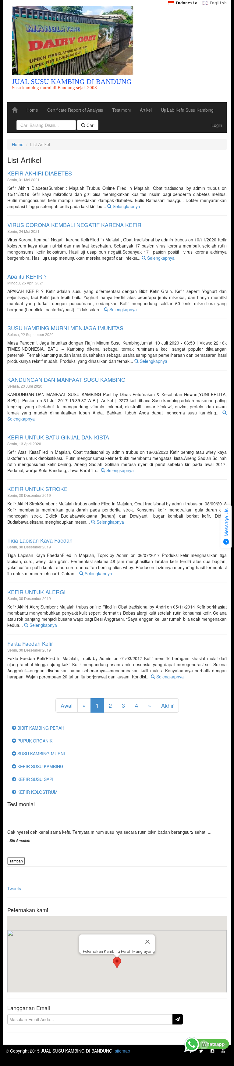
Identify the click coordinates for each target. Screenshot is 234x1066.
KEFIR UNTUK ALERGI (36, 592)
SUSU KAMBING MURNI (40, 753)
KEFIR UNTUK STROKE (37, 489)
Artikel (146, 110)
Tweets (14, 888)
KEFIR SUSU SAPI (34, 779)
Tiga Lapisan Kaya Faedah (40, 540)
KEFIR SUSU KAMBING (39, 766)
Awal (67, 705)
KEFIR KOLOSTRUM (37, 792)
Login (216, 125)
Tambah (16, 860)
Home (32, 110)
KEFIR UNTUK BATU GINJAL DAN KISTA (58, 437)
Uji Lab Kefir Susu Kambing (187, 110)
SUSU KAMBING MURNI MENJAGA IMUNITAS (65, 328)
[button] (117, 963)
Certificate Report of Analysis (75, 110)
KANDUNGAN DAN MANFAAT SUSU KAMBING (66, 380)
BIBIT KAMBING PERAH (40, 728)
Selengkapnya (126, 206)
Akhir (167, 705)
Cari (89, 125)
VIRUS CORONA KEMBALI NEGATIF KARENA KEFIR (74, 225)
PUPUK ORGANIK (34, 741)
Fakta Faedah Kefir (30, 644)
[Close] (147, 941)
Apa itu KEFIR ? (27, 276)
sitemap (122, 1051)
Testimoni (121, 110)
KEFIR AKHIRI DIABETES (39, 173)
